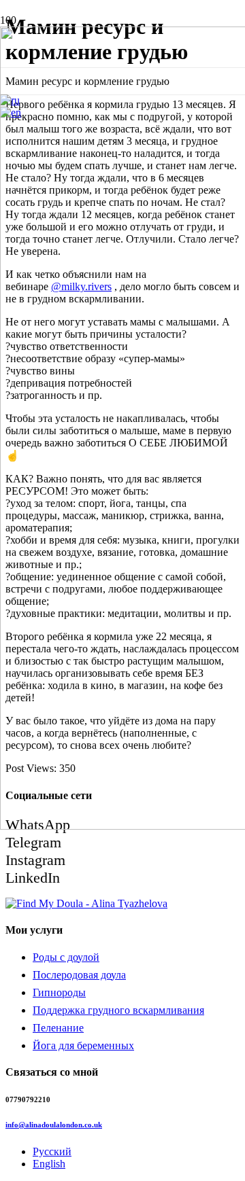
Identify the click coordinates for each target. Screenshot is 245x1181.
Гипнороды (59, 992)
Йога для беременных (83, 1045)
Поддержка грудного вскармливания (118, 1010)
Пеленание (58, 1028)
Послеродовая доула (79, 975)
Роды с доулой (66, 957)
